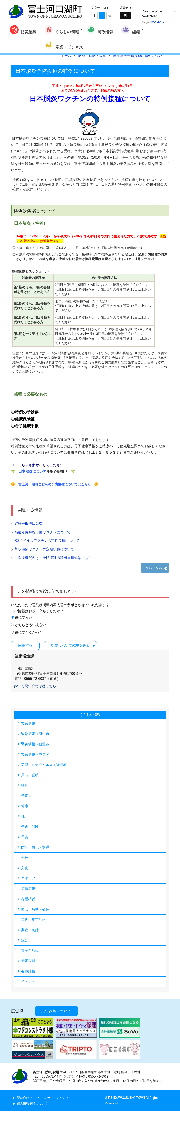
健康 (24, 806)
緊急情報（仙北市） (37, 744)
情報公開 (28, 961)
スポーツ (28, 878)
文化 (24, 868)
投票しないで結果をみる (70, 645)
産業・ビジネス (69, 47)
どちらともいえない (30, 625)
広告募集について (56, 1011)
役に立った (23, 617)
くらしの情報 (67, 31)
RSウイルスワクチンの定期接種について (46, 540)
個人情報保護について (32, 1103)
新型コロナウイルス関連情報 (44, 765)
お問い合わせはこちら (38, 686)
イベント (28, 981)
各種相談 (28, 899)
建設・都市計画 (33, 919)
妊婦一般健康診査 (28, 523)
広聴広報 (28, 888)
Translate (157, 21)
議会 (24, 940)
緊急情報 (28, 723)
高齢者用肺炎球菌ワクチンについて (42, 532)
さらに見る (154, 568)
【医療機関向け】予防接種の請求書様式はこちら (53, 558)
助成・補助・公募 (35, 909)
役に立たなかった (29, 632)
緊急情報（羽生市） (37, 734)
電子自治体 (30, 950)
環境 (24, 837)
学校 (24, 858)
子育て (26, 796)
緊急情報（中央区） (37, 754)
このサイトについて (55, 1098)
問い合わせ (24, 1098)
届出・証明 (30, 775)
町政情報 (105, 31)
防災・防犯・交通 (35, 847)
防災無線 (29, 31)
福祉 (24, 785)
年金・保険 (30, 827)
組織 (136, 31)
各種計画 (28, 971)
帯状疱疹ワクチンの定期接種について (44, 549)
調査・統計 (30, 930)
